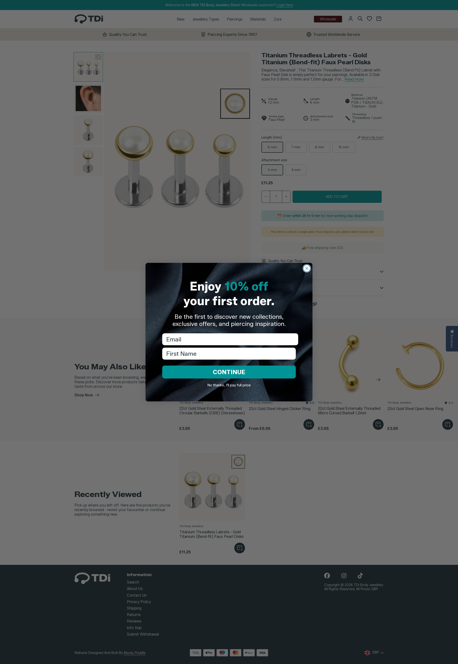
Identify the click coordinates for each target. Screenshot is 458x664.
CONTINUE (229, 372)
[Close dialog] (306, 268)
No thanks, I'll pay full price (229, 385)
